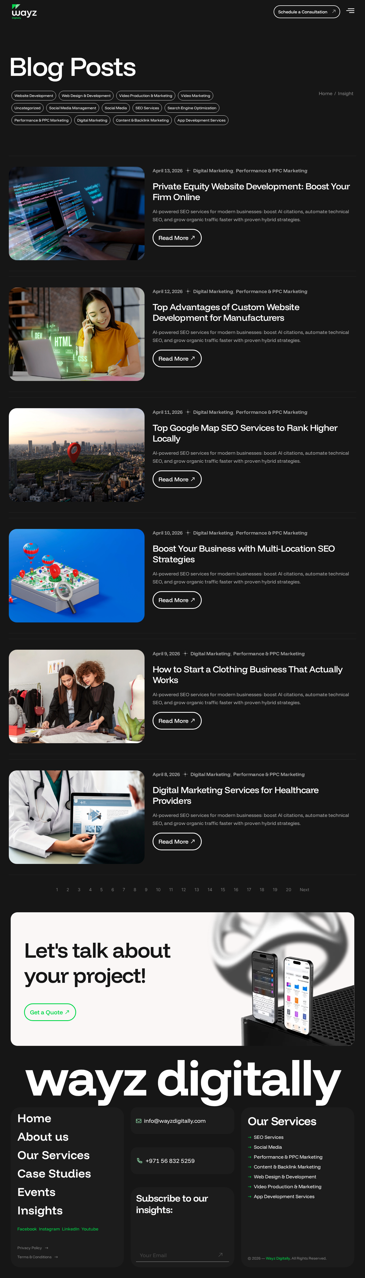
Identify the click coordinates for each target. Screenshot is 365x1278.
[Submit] (220, 1257)
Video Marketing (195, 95)
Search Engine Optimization (192, 108)
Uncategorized (27, 108)
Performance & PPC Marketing (41, 120)
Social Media (116, 108)
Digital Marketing (92, 120)
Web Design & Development (86, 95)
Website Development (33, 95)
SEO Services (147, 108)
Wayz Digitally (278, 1258)
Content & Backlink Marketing (142, 120)
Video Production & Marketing (145, 95)
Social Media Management (72, 108)
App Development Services (201, 120)
